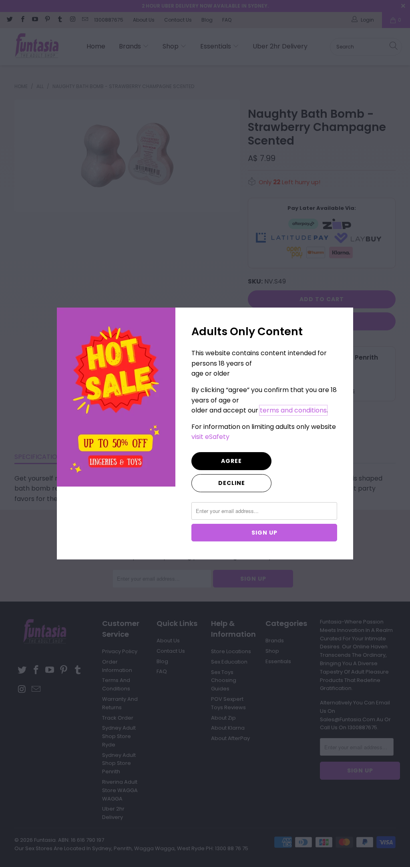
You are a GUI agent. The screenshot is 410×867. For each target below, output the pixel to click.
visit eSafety (210, 436)
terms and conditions (293, 410)
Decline (231, 483)
